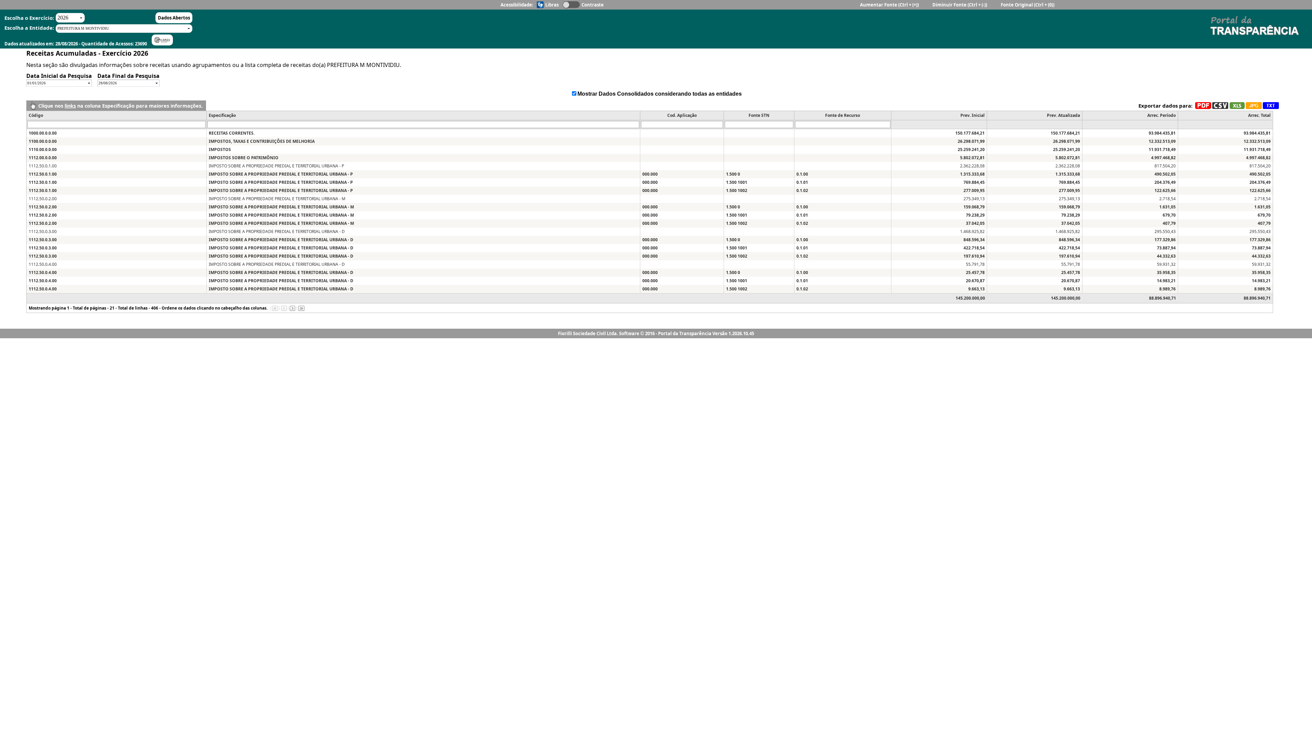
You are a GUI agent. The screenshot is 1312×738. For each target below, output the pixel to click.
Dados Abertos (174, 18)
